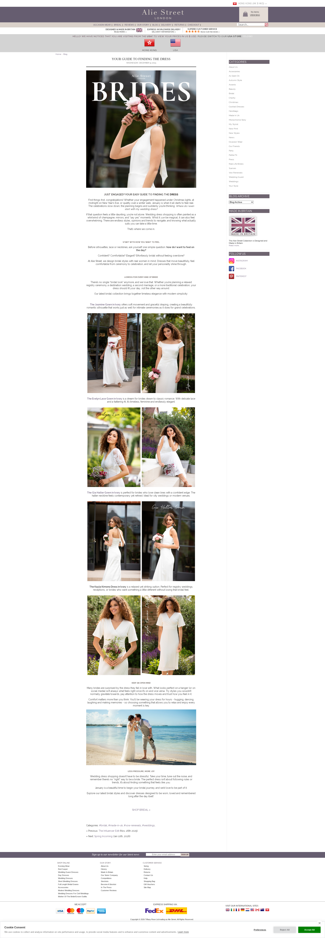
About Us (233, 67)
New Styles (234, 133)
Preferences (260, 930)
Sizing (146, 866)
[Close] (248, 36)
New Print (233, 128)
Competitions (106, 878)
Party (231, 150)
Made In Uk (234, 115)
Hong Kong (149, 50)
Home (58, 54)
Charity (232, 98)
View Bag (255, 15)
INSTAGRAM (242, 261)
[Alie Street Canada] (257, 910)
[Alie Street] (147, 19)
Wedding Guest (236, 177)
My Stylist (233, 124)
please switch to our (219, 36)
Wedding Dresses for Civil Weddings (73, 893)
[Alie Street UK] (227, 910)
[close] (319, 923)
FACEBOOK (241, 268)
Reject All (285, 930)
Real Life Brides (236, 164)
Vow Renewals (235, 172)
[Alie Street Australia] (262, 910)
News (231, 137)
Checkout (193, 25)
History (104, 869)
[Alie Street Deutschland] (242, 910)
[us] (175, 47)
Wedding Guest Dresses (68, 872)
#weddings (148, 825)
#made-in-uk (115, 825)
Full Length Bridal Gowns (68, 884)
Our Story (143, 25)
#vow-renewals (132, 825)
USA (175, 50)
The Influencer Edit (109, 830)
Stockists (105, 881)
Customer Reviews (109, 890)
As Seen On (234, 76)
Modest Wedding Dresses (68, 890)
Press (231, 159)
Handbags (233, 111)
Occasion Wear (102, 25)
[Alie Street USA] (252, 910)
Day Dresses (63, 875)
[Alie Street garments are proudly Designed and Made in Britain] (139, 30)
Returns (180, 25)
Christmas (233, 102)
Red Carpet (63, 869)
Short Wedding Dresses (68, 881)
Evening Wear (64, 866)
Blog (155, 25)
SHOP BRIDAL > (141, 809)
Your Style (233, 186)
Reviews (129, 25)
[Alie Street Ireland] (232, 910)
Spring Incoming (103, 836)
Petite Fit (233, 155)
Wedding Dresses (65, 878)
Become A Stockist (108, 884)
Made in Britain (107, 872)
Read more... (234, 245)
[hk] (149, 47)
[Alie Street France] (237, 910)
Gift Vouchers (149, 884)
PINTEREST (241, 276)
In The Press (106, 887)
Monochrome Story (237, 120)
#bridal (103, 825)
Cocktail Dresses (236, 106)
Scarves (232, 168)
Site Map (147, 887)
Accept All (309, 930)
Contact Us (148, 875)
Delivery (166, 25)
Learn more (183, 932)
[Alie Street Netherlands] (247, 910)
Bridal (117, 25)
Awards (232, 84)
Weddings (233, 181)
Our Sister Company (109, 875)
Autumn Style (235, 80)
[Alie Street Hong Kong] (267, 910)
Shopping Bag (149, 881)
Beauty (232, 89)
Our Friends (234, 146)
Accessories (234, 71)
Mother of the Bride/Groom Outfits (72, 897)
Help (145, 878)
